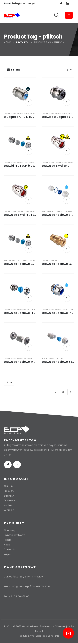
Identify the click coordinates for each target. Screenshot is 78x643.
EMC (25, 162)
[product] (20, 93)
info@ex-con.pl (20, 586)
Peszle (7, 539)
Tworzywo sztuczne (52, 358)
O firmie (8, 486)
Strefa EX (9, 495)
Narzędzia (10, 549)
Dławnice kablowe (13, 113)
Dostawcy (10, 500)
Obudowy (9, 530)
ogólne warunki (51, 635)
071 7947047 (43, 586)
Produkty (9, 491)
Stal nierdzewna (55, 211)
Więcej (28, 102)
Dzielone (27, 358)
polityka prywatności (30, 635)
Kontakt (8, 505)
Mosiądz (27, 113)
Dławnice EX (48, 162)
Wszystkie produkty (33, 309)
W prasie (9, 510)
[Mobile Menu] (69, 15)
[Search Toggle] (57, 15)
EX (56, 260)
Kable (7, 544)
